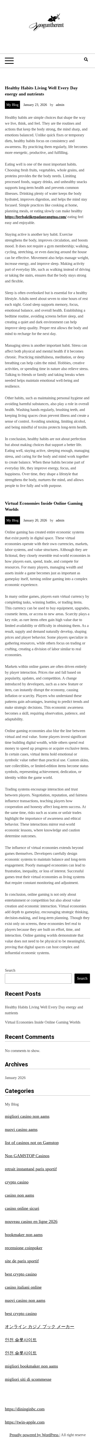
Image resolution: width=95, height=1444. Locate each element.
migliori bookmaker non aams (31, 1366)
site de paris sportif (22, 1260)
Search (10, 970)
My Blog (12, 105)
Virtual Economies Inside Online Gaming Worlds (42, 1022)
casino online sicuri (22, 1208)
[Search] (86, 59)
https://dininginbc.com (25, 1409)
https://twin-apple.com (25, 1422)
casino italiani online (23, 1287)
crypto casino (16, 1182)
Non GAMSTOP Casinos (27, 1155)
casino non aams (19, 1195)
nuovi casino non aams (25, 1300)
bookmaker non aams (24, 1234)
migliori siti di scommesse (28, 1379)
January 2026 (15, 1078)
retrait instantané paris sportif (31, 1168)
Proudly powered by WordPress (34, 1435)
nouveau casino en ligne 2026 (31, 1221)
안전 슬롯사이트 (21, 1339)
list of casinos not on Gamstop (32, 1142)
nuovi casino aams (21, 1129)
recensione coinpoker (23, 1247)
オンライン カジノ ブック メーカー (39, 1326)
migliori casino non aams (27, 1116)
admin (60, 105)
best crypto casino (21, 1274)
